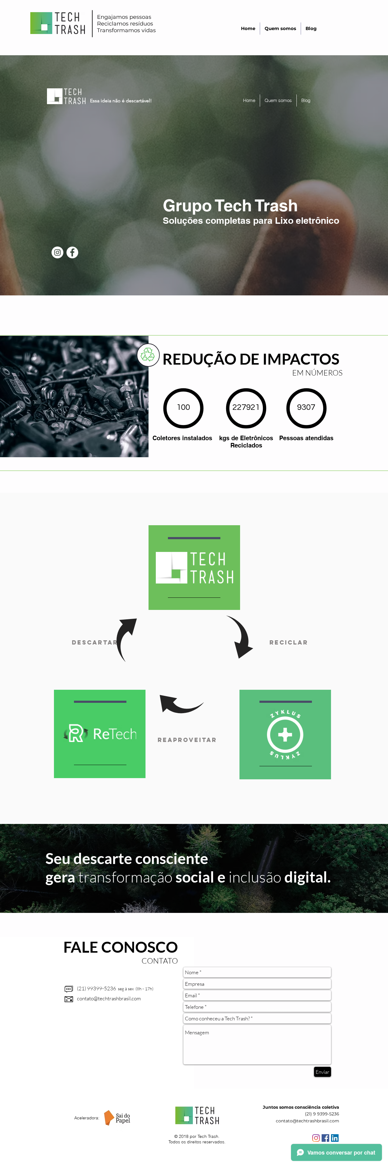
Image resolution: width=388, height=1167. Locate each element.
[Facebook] (325, 1138)
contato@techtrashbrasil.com (109, 998)
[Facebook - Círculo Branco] (72, 252)
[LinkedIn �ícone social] (335, 1138)
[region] (194, 568)
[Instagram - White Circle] (57, 252)
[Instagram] (316, 1138)
